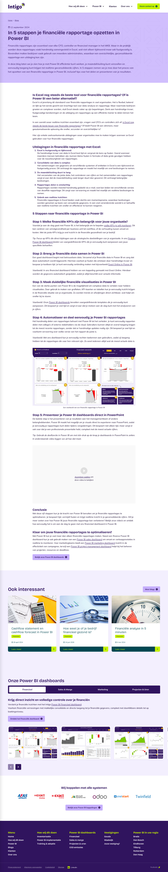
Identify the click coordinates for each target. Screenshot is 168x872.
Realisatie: (154, 867)
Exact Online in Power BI (120, 264)
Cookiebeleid (50, 867)
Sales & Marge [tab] (65, 689)
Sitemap (61, 867)
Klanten (12, 851)
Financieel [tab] (27, 689)
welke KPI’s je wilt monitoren (117, 225)
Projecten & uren (77, 843)
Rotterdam (138, 851)
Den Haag (138, 854)
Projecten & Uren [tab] (140, 689)
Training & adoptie (46, 843)
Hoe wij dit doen (16, 840)
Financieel (74, 836)
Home (10, 20)
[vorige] (11, 767)
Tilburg (136, 847)
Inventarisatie (44, 836)
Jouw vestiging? (112, 843)
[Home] (16, 6)
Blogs (17, 20)
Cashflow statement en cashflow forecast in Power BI (32, 630)
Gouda (107, 836)
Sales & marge (76, 840)
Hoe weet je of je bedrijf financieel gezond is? (80, 630)
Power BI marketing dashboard (100, 543)
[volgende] (18, 767)
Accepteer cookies (82, 477)
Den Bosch (138, 840)
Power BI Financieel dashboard (66, 704)
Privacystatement (14, 867)
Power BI (12, 843)
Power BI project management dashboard (91, 546)
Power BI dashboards (59, 302)
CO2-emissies (76, 847)
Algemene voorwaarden (33, 867)
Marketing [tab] (103, 689)
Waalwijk (108, 840)
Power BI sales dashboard (89, 539)
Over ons (12, 854)
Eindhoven (138, 843)
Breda (136, 836)
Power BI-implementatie (49, 840)
